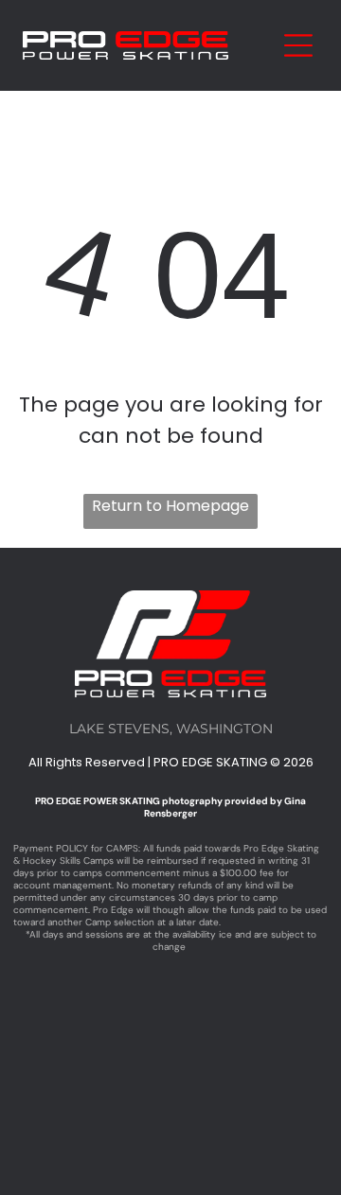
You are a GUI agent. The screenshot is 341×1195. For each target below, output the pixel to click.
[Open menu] (298, 45)
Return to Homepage (170, 506)
